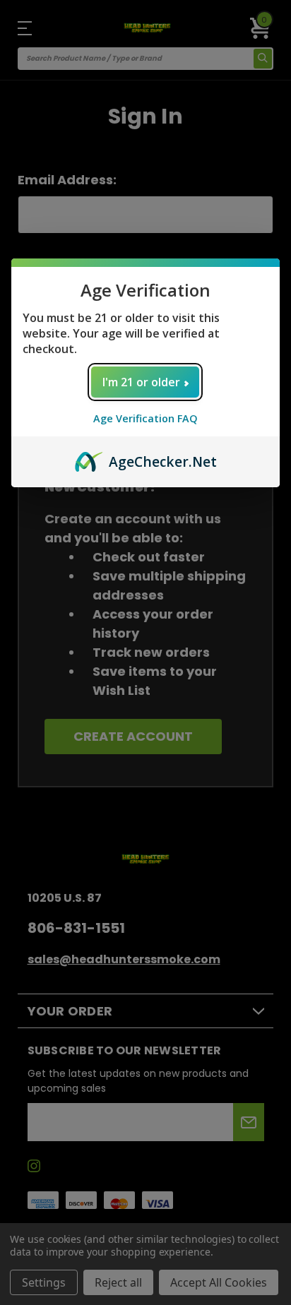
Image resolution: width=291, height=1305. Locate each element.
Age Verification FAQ (145, 418)
